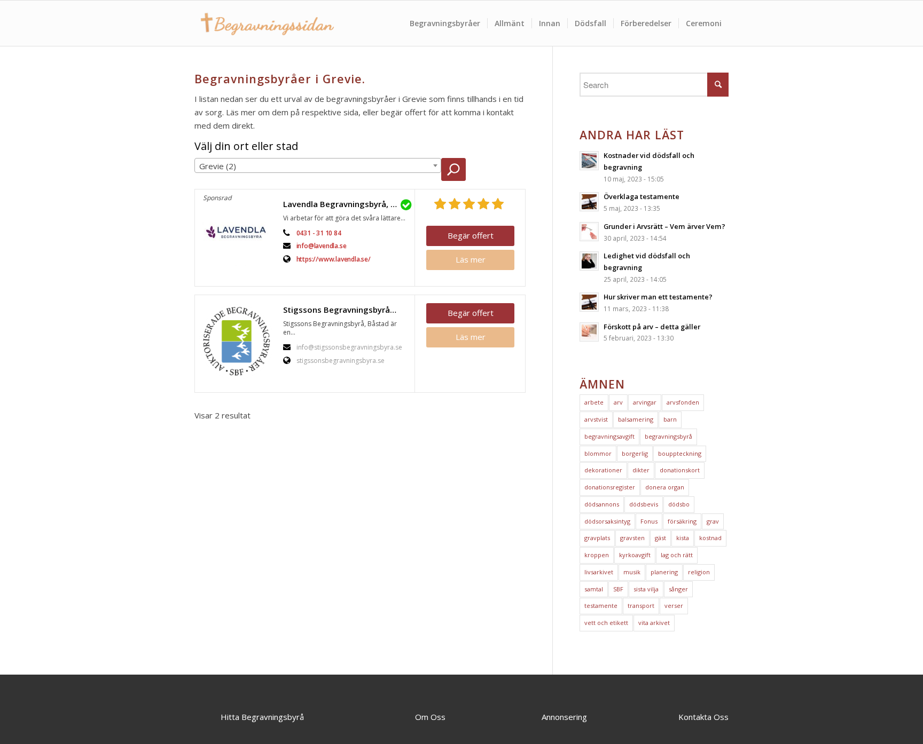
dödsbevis (643, 504)
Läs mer (471, 259)
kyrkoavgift (635, 555)
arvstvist (596, 419)
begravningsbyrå (668, 436)
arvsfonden (683, 402)
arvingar (644, 402)
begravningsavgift (609, 436)
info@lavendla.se (321, 245)
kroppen (596, 555)
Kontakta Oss (703, 716)
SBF (618, 589)
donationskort (680, 470)
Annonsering (564, 716)
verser (673, 605)
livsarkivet (598, 572)
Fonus (649, 521)
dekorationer (603, 470)
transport (641, 605)
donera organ (664, 487)
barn (670, 419)
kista (682, 538)
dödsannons (601, 504)
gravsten (632, 538)
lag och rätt (677, 555)
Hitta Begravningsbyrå (262, 716)
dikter (641, 470)
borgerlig (635, 453)
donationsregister (609, 487)
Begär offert (471, 235)
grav (713, 521)
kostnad (710, 538)
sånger (678, 589)
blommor (598, 453)
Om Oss (430, 716)
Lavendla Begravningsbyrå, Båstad (346, 204)
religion (699, 572)
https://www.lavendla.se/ (333, 259)
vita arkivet (654, 623)
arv (618, 402)
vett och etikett (606, 623)
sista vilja (646, 589)
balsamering (635, 419)
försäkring (682, 521)
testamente (600, 605)
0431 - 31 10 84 (318, 233)
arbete (594, 402)
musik (631, 572)
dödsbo (679, 504)
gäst (660, 538)
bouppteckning (679, 453)
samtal (593, 589)
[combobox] (317, 165)
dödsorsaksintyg (607, 521)
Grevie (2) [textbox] (217, 166)
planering (664, 572)
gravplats (597, 538)
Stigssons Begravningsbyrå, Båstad (346, 309)
